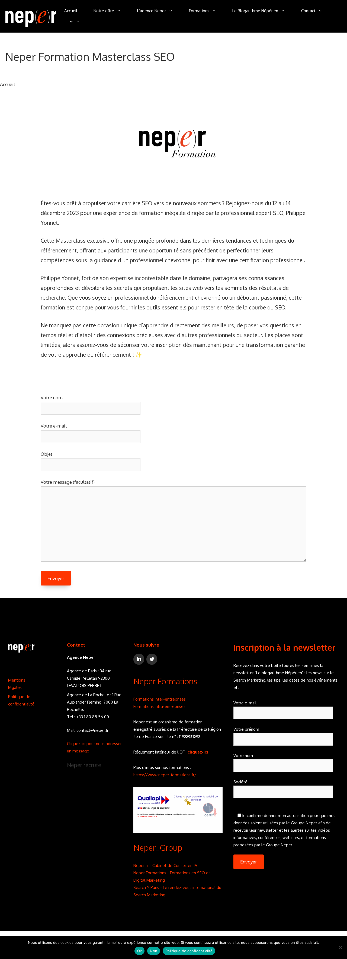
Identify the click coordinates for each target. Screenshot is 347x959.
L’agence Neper (151, 10)
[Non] (340, 947)
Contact (308, 10)
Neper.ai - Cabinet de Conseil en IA (165, 865)
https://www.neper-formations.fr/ (164, 774)
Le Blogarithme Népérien (255, 10)
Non (153, 951)
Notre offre (104, 10)
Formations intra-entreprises (159, 706)
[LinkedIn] (138, 659)
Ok (139, 951)
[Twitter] (151, 659)
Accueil (70, 10)
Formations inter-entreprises (159, 699)
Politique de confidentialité (189, 951)
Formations (199, 10)
